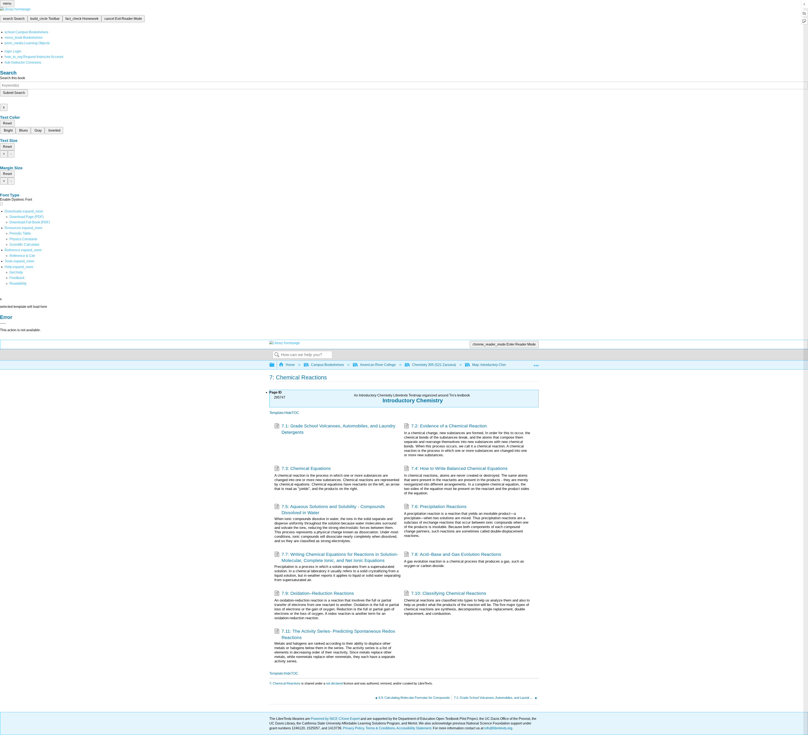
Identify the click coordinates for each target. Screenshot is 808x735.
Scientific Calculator (24, 244)
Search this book (12, 78)
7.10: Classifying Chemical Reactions (448, 593)
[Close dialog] (3, 323)
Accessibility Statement (413, 728)
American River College (378, 365)
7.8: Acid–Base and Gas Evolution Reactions (456, 554)
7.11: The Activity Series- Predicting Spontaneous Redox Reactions (338, 634)
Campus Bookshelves (327, 365)
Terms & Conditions (380, 728)
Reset (7, 123)
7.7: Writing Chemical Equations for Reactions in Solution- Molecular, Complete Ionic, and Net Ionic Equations (340, 557)
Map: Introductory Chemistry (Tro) (496, 365)
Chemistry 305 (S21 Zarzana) (434, 365)
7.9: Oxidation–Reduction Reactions (318, 593)
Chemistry (429, 400)
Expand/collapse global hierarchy (274, 365)
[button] (16, 278)
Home (290, 365)
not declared (335, 683)
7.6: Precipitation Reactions (438, 506)
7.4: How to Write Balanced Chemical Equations (459, 468)
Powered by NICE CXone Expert (335, 718)
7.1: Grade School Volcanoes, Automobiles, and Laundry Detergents (338, 428)
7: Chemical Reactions (284, 683)
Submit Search (14, 93)
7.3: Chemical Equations (306, 468)
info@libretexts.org (497, 728)
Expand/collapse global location (536, 363)
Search (277, 355)
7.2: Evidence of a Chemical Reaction (449, 425)
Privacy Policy (353, 728)
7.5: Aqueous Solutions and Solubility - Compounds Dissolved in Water (333, 509)
